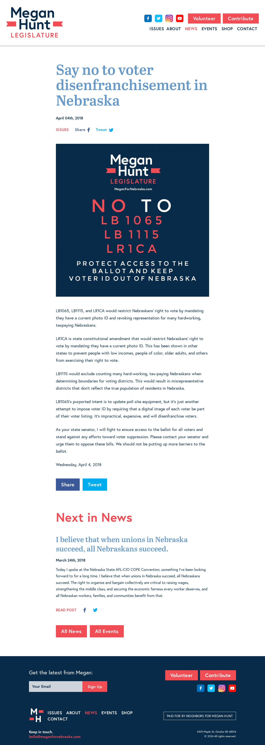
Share (81, 129)
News (191, 28)
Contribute (241, 18)
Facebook (148, 18)
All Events (107, 631)
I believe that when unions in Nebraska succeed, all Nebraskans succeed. (122, 544)
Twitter (158, 18)
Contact (247, 28)
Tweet (102, 129)
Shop (227, 28)
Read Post (66, 609)
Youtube (179, 18)
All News (71, 631)
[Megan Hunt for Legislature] (34, 22)
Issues (156, 28)
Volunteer (204, 18)
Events (209, 28)
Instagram (169, 18)
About (173, 28)
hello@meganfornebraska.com (55, 736)
